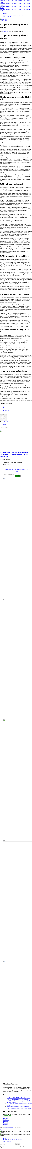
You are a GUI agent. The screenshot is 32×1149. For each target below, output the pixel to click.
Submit (18, 1144)
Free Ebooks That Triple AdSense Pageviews (18, 1098)
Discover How (7, 1115)
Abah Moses (5, 31)
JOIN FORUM (7, 1141)
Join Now (18, 475)
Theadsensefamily (9, 1127)
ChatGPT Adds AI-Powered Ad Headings (17, 1099)
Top (1, 1129)
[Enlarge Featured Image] (3, 19)
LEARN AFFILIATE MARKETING (13, 1139)
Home (4, 1138)
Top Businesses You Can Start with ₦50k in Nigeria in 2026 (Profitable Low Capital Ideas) (19, 1107)
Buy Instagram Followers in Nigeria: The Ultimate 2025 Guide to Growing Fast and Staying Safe (14, 454)
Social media (3, 20)
